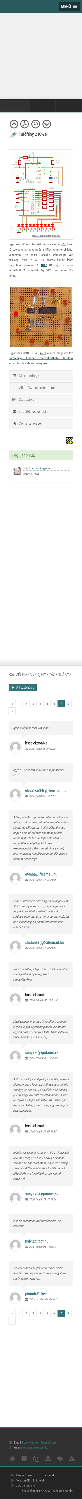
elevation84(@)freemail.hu (45, 790)
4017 (44, 265)
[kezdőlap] (12, 1460)
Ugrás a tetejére (25, 1485)
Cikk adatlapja (28, 376)
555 (63, 244)
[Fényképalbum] (49, 106)
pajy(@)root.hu (37, 1241)
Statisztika (25, 399)
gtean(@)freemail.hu (41, 874)
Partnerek (48, 1475)
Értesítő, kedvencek (32, 411)
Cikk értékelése (29, 423)
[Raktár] (62, 106)
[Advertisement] (41, 55)
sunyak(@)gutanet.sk (41, 1052)
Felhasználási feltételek (30, 1480)
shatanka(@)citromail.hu (44, 942)
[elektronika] (24, 1460)
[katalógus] (36, 1460)
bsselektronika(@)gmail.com (39, 1442)
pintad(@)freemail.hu (41, 1293)
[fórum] (60, 1460)
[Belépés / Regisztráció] (36, 106)
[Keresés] (74, 106)
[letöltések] (71, 1460)
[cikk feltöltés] (48, 1460)
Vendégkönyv (24, 1475)
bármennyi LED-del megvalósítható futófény (41, 358)
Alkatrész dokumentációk (36, 387)
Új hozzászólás (24, 687)
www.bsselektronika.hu (34, 1447)
